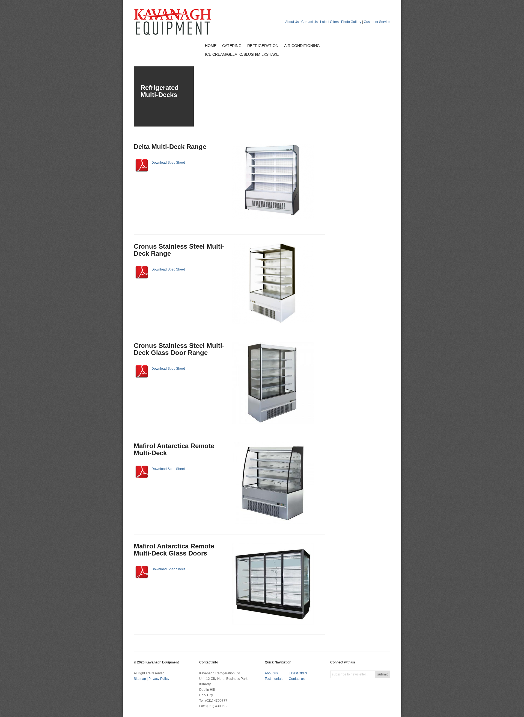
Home (210, 45)
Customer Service (377, 22)
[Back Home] (173, 21)
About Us (292, 22)
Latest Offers (329, 22)
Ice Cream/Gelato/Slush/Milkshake (242, 54)
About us (271, 673)
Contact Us (309, 22)
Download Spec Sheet (168, 162)
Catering (232, 45)
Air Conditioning (302, 45)
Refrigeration (262, 45)
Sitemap (140, 679)
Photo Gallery (351, 22)
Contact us (297, 679)
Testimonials (274, 679)
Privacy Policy (158, 679)
